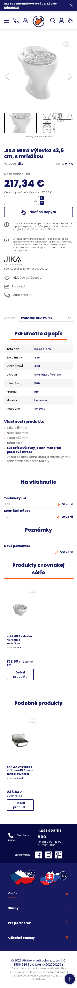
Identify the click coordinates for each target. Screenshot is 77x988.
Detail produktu (20, 674)
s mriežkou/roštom (47, 375)
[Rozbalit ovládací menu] (70, 979)
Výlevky (39, 409)
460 (37, 366)
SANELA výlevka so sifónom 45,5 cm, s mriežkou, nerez (20, 770)
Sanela (20, 778)
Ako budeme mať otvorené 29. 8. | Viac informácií (30, 5)
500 (37, 383)
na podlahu (42, 349)
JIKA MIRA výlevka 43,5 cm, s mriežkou (19, 639)
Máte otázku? (22, 295)
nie (36, 392)
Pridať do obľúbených (27, 278)
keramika (41, 400)
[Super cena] (32, 592)
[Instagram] (49, 855)
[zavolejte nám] (17, 20)
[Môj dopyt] (70, 20)
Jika (20, 164)
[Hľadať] (53, 20)
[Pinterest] (58, 855)
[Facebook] (39, 855)
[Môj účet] (61, 20)
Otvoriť (67, 504)
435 (37, 358)
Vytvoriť (66, 552)
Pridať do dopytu (41, 212)
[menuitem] (20, 123)
